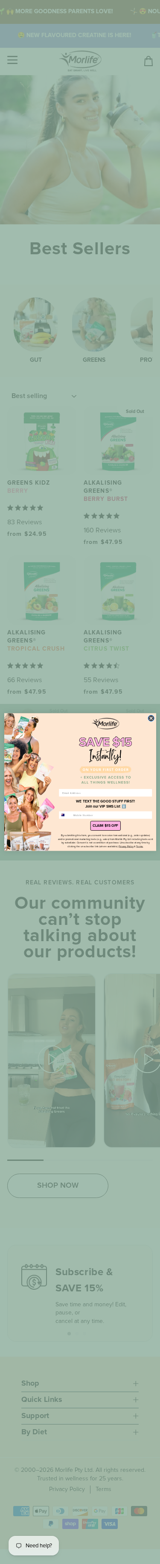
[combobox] (65, 815)
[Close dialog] (151, 718)
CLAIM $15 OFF (105, 825)
